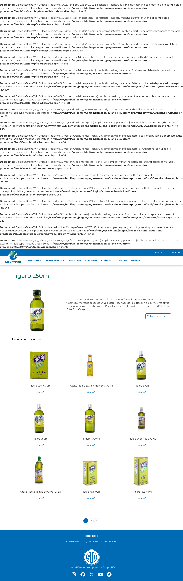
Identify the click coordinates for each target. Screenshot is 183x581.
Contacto (160, 252)
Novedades (91, 260)
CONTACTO (91, 536)
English (176, 252)
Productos (74, 260)
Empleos (135, 260)
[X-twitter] (91, 574)
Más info (40, 392)
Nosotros (33, 260)
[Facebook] (82, 574)
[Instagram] (73, 574)
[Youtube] (100, 574)
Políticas (106, 260)
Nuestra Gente (54, 260)
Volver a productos (158, 316)
